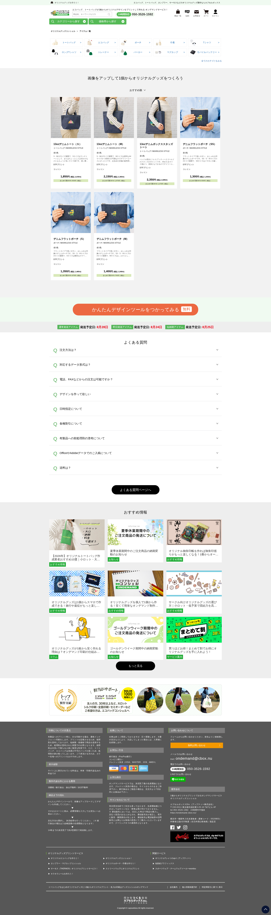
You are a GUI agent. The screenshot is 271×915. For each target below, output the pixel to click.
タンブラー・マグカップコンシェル (66, 863)
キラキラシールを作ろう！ (62, 874)
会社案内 (173, 887)
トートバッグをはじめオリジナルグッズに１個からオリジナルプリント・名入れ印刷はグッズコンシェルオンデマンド (98, 887)
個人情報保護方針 (189, 887)
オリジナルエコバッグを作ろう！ (65, 858)
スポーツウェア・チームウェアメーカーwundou (175, 869)
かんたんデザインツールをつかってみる (135, 309)
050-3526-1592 (142, 14)
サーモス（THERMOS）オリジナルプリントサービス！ (74, 869)
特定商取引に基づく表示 (212, 887)
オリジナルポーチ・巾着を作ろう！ (121, 863)
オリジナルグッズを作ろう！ (67, 3)
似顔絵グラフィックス (164, 863)
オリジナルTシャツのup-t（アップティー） (173, 858)
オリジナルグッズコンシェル (63, 31)
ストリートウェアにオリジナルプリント (123, 869)
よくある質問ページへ (135, 490)
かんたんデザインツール (59, 801)
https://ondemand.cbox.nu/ (183, 813)
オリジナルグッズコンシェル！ (119, 858)
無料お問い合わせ (196, 745)
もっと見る (135, 665)
